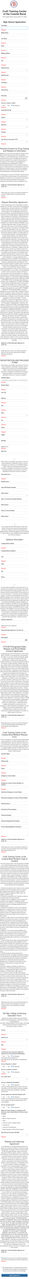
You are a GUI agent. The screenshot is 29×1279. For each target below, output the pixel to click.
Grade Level (4, 1037)
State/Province (5, 68)
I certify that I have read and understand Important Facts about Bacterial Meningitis (13, 1052)
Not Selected (16, 105)
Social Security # (5, 474)
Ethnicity (3, 124)
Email (2, 46)
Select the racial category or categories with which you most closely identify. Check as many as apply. (14, 1112)
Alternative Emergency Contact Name (11, 792)
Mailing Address (5, 53)
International (6, 1125)
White (4, 1116)
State (2, 413)
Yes (4, 105)
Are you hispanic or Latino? (9, 1064)
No (9, 105)
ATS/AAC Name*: (5, 378)
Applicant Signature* (7, 619)
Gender (3, 117)
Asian (4, 1120)
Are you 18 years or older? (8, 103)
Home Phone (4, 90)
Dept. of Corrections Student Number (11, 499)
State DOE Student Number (8, 487)
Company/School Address (8, 551)
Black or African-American (9, 1118)
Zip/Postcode (5, 75)
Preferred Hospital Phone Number (10, 821)
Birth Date (4, 95)
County (3, 1030)
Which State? (5, 493)
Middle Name (4, 33)
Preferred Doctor (5, 803)
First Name (4, 25)
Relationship (4, 761)
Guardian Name (5, 754)
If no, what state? (6, 1076)
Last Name (4, 38)
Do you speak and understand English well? (13, 1094)
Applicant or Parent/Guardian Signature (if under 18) (12, 185)
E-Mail (3, 435)
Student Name (5, 385)
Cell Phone (4, 82)
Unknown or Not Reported (9, 1127)
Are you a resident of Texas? (9, 1069)
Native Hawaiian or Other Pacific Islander (13, 1129)
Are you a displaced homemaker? (10, 1082)
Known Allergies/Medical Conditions (11, 827)
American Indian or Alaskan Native (11, 1123)
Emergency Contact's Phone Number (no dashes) (12, 783)
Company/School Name (7, 543)
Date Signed (4, 637)
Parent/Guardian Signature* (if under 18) (12, 630)
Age (2, 1044)
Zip (2, 420)
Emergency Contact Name (8, 776)
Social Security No (6, 110)
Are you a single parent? (8, 1105)
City (2, 60)
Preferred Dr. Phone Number (8, 809)
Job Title (3, 392)
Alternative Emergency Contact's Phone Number (14, 798)
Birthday (3, 440)
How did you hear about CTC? (9, 139)
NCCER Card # (5, 481)
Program (3, 132)
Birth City (3, 451)
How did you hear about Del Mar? (10, 1132)
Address (3, 398)
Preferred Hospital (6, 815)
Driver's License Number (8, 510)
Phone (3, 427)
